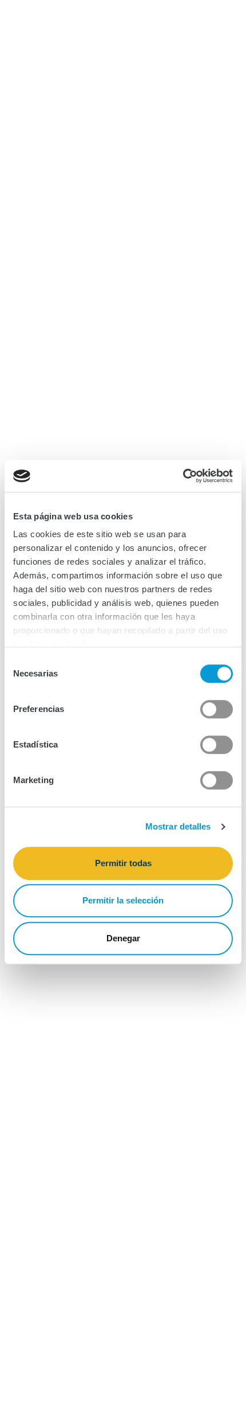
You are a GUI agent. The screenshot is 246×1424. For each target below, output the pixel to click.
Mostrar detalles (178, 826)
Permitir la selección (123, 900)
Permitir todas (123, 863)
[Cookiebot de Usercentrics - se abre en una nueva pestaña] (183, 475)
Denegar (123, 938)
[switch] (216, 709)
